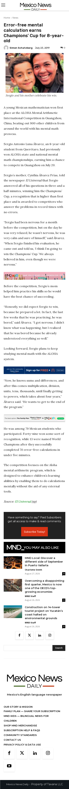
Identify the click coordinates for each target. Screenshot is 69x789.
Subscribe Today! (34, 531)
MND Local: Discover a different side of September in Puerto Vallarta (44, 561)
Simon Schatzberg (21, 48)
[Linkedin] (40, 635)
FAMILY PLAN (12, 711)
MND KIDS (10, 715)
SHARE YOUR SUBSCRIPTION (41, 711)
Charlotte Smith (33, 569)
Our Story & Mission (18, 706)
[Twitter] (29, 635)
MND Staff (30, 596)
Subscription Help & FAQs (22, 730)
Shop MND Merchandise (20, 725)
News (15, 17)
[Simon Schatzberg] (7, 47)
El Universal (23, 501)
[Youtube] (9, 766)
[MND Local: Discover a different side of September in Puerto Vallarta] (13, 562)
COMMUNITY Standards (20, 735)
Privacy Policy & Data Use (22, 744)
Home (7, 17)
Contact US (12, 739)
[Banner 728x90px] (34, 275)
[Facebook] (19, 635)
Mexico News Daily (17, 784)
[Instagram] (50, 635)
